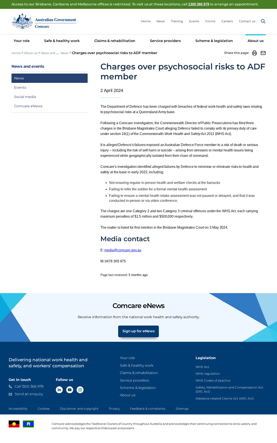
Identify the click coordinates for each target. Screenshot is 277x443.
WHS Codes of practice (213, 380)
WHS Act (202, 367)
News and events (53, 53)
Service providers (165, 41)
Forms (210, 21)
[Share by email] (263, 53)
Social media (25, 97)
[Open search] (263, 21)
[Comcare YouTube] (69, 389)
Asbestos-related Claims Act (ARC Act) (225, 398)
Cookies (44, 409)
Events (194, 21)
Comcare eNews (28, 106)
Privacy (114, 409)
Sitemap (182, 409)
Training (177, 21)
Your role (22, 41)
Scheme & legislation (214, 41)
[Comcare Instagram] (80, 389)
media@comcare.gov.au (122, 250)
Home (145, 21)
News (160, 21)
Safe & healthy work (62, 41)
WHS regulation (208, 374)
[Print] (254, 53)
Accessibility (18, 409)
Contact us (247, 21)
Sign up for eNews (138, 331)
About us (256, 41)
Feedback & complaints (147, 409)
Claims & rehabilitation (114, 41)
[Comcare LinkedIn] (59, 389)
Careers (227, 21)
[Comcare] (43, 21)
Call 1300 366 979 (29, 386)
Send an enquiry (29, 394)
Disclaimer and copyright (79, 409)
